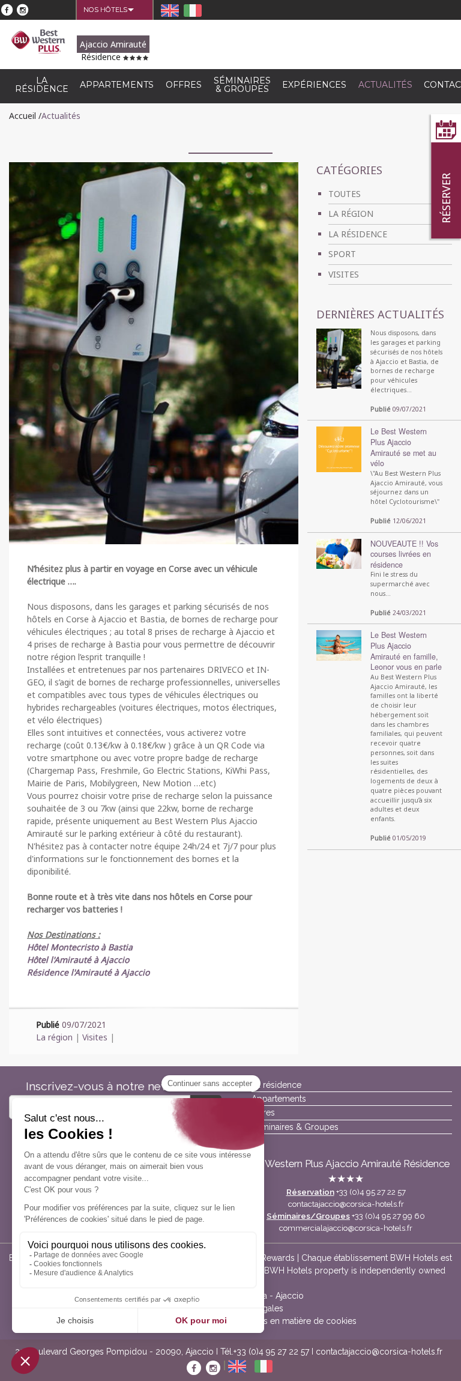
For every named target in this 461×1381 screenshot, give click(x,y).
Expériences (314, 84)
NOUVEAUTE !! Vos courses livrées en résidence (404, 554)
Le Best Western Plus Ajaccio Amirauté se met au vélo (403, 447)
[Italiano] (194, 10)
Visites (94, 1037)
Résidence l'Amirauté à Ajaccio (88, 972)
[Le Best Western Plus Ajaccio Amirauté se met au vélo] (338, 449)
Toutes (344, 193)
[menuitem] (105, 9)
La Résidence (357, 234)
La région (54, 1037)
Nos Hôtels (105, 9)
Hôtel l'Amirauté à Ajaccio (78, 959)
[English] (171, 10)
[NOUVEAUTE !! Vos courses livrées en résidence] (338, 552)
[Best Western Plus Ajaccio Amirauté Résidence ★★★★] (38, 40)
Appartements (117, 84)
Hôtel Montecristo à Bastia (80, 947)
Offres (184, 84)
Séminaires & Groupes (242, 84)
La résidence (41, 84)
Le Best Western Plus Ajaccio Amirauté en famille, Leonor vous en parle (406, 651)
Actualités (385, 84)
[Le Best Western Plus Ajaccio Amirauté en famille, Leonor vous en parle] (338, 645)
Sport (342, 254)
